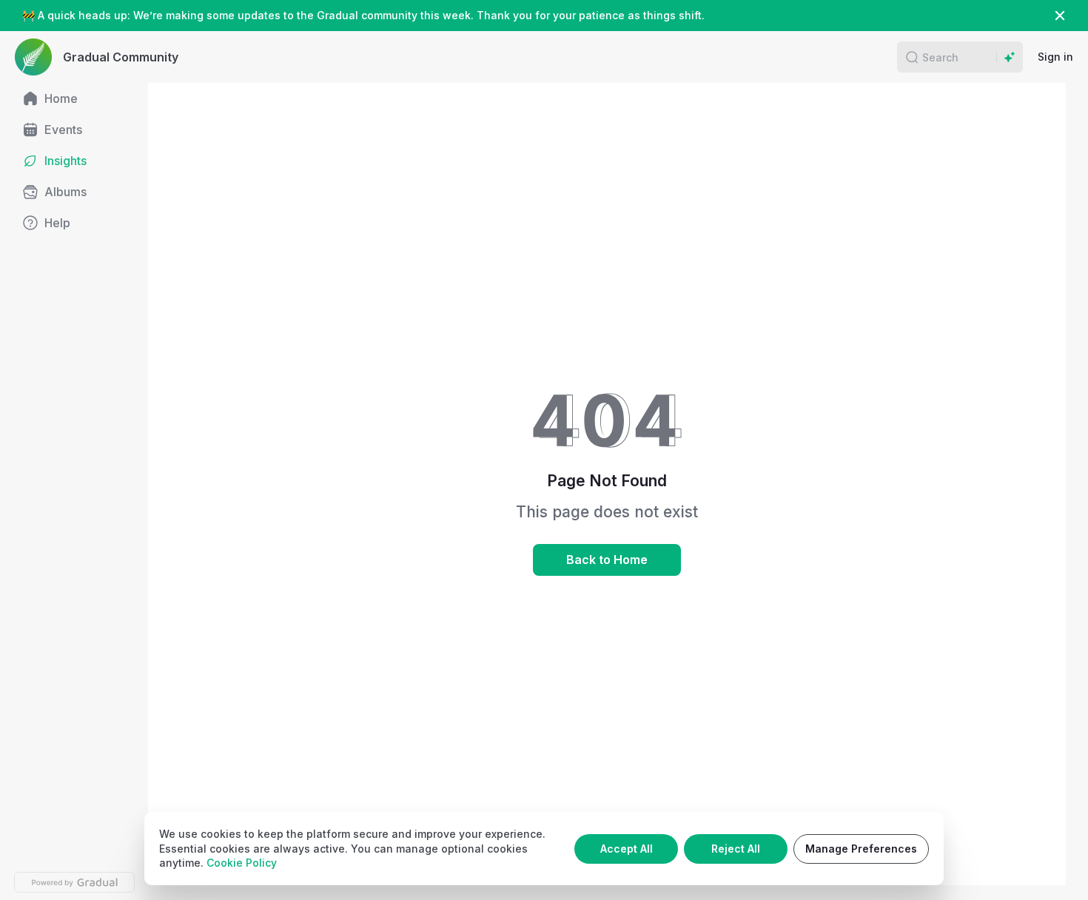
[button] (912, 57)
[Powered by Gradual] (74, 882)
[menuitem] (74, 98)
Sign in (1055, 56)
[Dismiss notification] (1060, 15)
